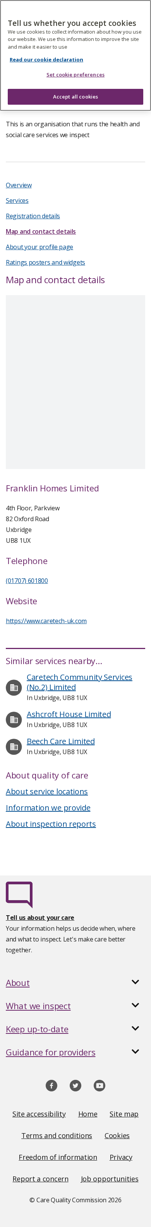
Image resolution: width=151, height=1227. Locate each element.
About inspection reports (51, 824)
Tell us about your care (40, 917)
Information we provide (48, 807)
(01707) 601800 (27, 580)
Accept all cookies (75, 96)
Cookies (117, 1135)
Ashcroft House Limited (69, 714)
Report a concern (40, 1178)
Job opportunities (110, 1178)
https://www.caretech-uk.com (46, 621)
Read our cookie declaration (46, 59)
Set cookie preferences (75, 74)
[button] (75, 982)
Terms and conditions (56, 1135)
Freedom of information (58, 1157)
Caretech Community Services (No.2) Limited (79, 682)
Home (88, 1113)
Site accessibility (39, 1113)
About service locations (47, 791)
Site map (124, 1113)
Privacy (121, 1157)
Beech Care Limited (61, 741)
